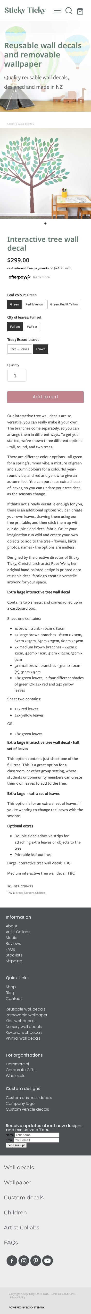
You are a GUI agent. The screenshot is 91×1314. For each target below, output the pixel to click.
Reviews (13, 944)
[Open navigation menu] (57, 10)
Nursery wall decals (24, 1027)
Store (11, 124)
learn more (41, 277)
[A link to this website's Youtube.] (47, 1260)
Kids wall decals (20, 1021)
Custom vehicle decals (27, 1110)
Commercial (17, 1064)
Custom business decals (29, 1098)
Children (40, 892)
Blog (10, 993)
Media (11, 938)
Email (10, 1140)
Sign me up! (16, 1145)
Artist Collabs (18, 932)
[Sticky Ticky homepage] (28, 10)
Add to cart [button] (45, 397)
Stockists (14, 955)
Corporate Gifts (20, 1070)
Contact (14, 999)
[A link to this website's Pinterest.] (35, 1260)
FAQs (10, 950)
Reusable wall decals (25, 1009)
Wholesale (15, 1076)
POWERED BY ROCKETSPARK (27, 1307)
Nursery (29, 892)
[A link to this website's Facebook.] (12, 1260)
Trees (19, 892)
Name (10, 1135)
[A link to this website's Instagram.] (23, 1260)
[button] (69, 10)
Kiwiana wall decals (24, 1033)
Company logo (20, 1104)
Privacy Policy (17, 1297)
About (11, 926)
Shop (11, 987)
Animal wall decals (23, 1038)
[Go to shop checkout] (80, 10)
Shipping (14, 961)
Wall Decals (26, 124)
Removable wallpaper (26, 1015)
